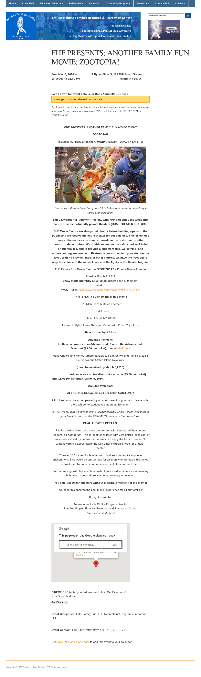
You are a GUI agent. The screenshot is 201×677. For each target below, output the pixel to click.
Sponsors (94, 3)
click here (123, 348)
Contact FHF (162, 3)
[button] (96, 564)
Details (79, 554)
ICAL (61, 641)
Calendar (180, 3)
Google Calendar (78, 641)
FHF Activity (76, 3)
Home (12, 3)
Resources (143, 3)
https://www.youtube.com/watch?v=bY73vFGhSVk (109, 289)
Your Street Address (63, 596)
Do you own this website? (80, 544)
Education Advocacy (51, 3)
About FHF (28, 3)
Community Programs (118, 3)
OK (115, 544)
